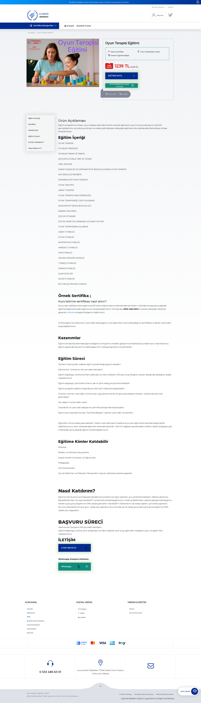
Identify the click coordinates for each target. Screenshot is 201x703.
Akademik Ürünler (83, 26)
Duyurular (30, 633)
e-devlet (71, 312)
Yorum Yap (112, 94)
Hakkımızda (31, 613)
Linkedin (83, 617)
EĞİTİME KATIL (115, 76)
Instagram (83, 609)
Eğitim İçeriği (34, 118)
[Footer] (100, 686)
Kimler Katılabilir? (36, 142)
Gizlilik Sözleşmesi (33, 625)
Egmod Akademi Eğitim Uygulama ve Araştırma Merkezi (147, 698)
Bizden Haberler (158, 7)
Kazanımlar (33, 130)
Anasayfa (70, 26)
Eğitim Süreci (34, 136)
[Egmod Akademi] (45, 15)
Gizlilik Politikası (125, 694)
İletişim (170, 7)
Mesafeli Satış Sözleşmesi (35, 621)
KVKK (28, 617)
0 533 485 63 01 (68, 548)
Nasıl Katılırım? (34, 148)
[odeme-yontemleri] (100, 643)
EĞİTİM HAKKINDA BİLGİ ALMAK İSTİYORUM (119, 85)
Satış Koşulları (31, 629)
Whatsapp (66, 566)
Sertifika (31, 124)
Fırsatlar (125, 94)
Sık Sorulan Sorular (135, 613)
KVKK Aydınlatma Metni (165, 694)
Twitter (82, 613)
